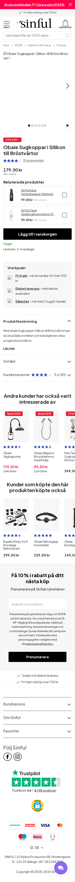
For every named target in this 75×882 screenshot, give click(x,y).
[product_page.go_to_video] (67, 125)
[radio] (5, 160)
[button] (70, 4)
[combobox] (34, 35)
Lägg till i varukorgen (37, 234)
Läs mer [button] (9, 348)
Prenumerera (37, 657)
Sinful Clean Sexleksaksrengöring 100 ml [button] (38, 212)
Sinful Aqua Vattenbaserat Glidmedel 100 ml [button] (38, 192)
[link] (6, 45)
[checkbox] (64, 195)
